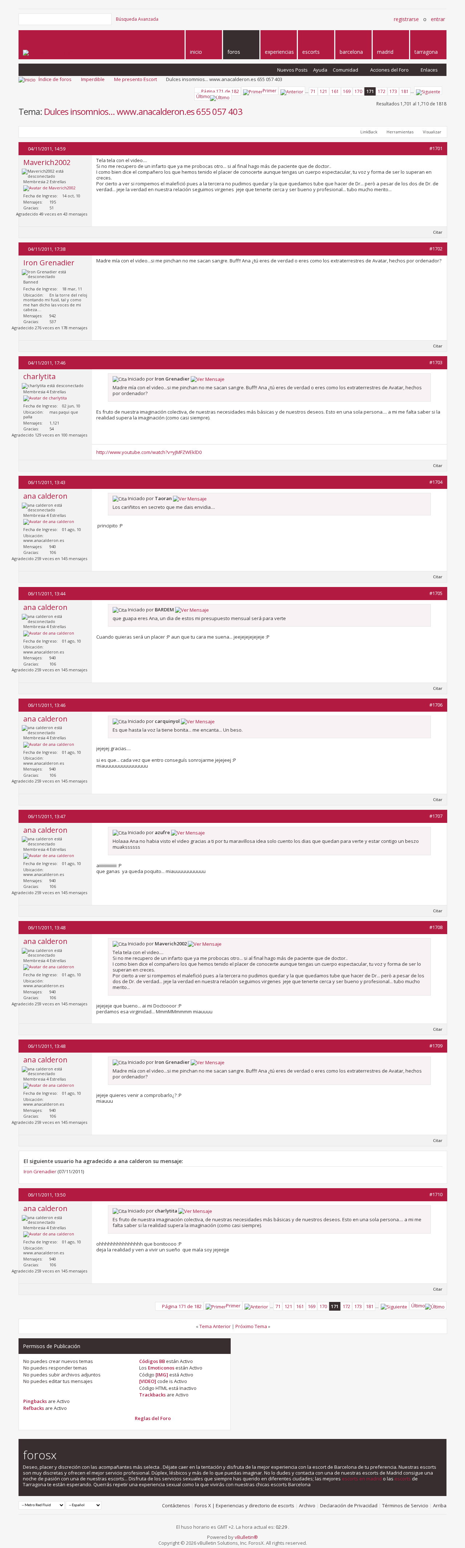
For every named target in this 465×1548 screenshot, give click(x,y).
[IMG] (161, 1374)
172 (381, 91)
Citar (437, 232)
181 (405, 91)
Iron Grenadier (40, 1171)
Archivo (307, 1505)
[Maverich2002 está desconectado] (49, 188)
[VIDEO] (147, 1381)
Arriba (439, 1505)
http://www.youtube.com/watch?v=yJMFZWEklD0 (149, 452)
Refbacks (33, 1408)
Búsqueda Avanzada (137, 19)
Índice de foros (55, 79)
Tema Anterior (215, 1326)
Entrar (438, 19)
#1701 (435, 148)
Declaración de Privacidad (348, 1505)
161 (335, 91)
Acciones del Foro (389, 70)
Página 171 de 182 (220, 91)
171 (370, 91)
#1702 (435, 248)
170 (358, 91)
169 (347, 91)
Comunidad (345, 70)
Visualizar (432, 131)
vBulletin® (246, 1537)
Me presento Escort (135, 79)
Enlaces (429, 70)
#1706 (435, 704)
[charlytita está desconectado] (45, 398)
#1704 (435, 482)
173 (393, 91)
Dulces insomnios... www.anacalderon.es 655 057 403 (143, 111)
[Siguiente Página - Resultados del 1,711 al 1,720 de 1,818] (428, 91)
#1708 (435, 927)
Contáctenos (176, 1505)
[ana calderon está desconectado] (48, 522)
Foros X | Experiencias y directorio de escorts (244, 1505)
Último (203, 96)
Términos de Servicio (405, 1505)
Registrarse (406, 19)
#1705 (435, 593)
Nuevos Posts (292, 70)
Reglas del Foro (153, 1418)
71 (313, 91)
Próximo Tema (251, 1326)
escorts (403, 1478)
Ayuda (320, 70)
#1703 (435, 362)
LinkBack (368, 131)
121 (323, 91)
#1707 (435, 816)
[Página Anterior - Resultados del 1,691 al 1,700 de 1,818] (292, 91)
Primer (269, 91)
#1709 (435, 1045)
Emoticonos (161, 1367)
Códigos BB (152, 1361)
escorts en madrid (362, 1478)
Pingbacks (35, 1401)
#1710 (435, 1194)
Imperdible (93, 79)
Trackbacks (152, 1394)
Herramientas (400, 131)
